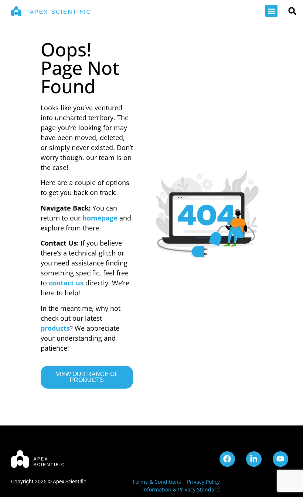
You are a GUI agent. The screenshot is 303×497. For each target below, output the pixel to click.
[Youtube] (280, 459)
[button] (271, 11)
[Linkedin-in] (254, 459)
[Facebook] (227, 459)
